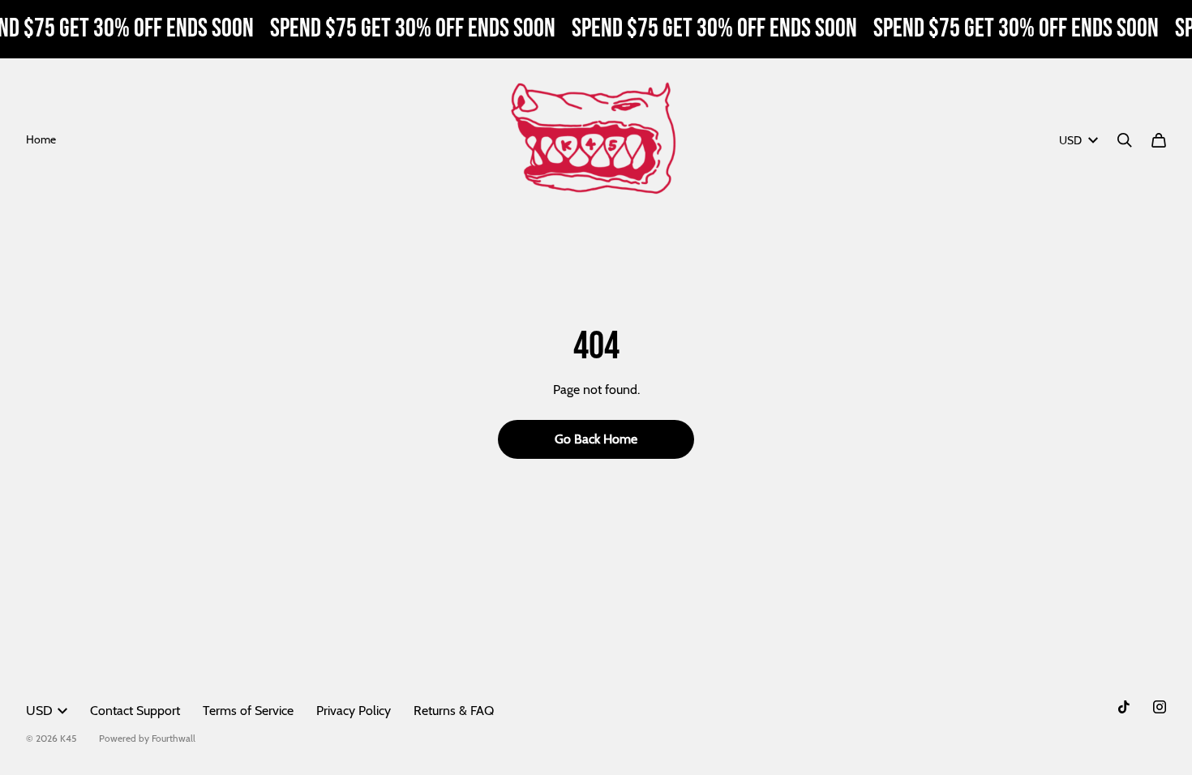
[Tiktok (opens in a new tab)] (1124, 707)
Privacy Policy (353, 710)
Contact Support (135, 710)
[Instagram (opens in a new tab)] (1159, 707)
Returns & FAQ (454, 710)
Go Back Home (596, 439)
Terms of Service (248, 710)
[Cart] (1158, 140)
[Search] (1124, 140)
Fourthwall (173, 738)
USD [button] (1070, 140)
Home (41, 139)
